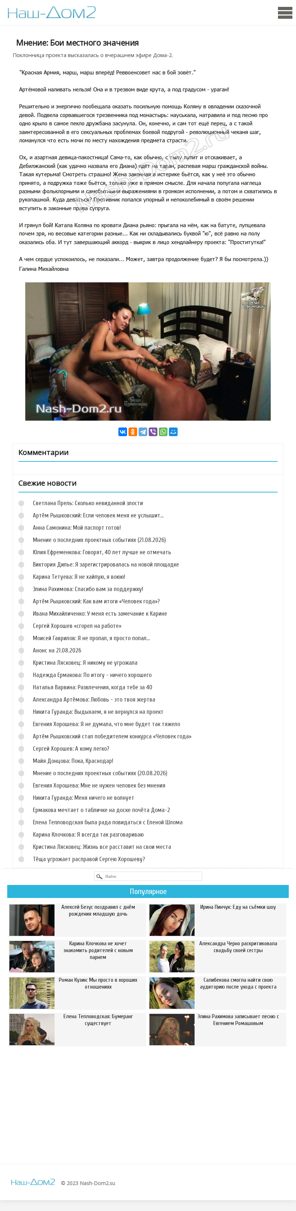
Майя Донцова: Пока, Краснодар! (73, 761)
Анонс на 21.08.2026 (57, 650)
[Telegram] (143, 431)
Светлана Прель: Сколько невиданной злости (88, 503)
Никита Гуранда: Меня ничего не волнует (83, 797)
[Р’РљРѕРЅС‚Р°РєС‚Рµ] (122, 431)
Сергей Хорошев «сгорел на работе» (77, 625)
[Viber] (153, 431)
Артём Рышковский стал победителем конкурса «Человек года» (112, 736)
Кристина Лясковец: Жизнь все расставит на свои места (102, 846)
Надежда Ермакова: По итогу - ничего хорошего (92, 675)
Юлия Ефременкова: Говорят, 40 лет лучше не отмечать (102, 552)
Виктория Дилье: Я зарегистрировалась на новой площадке (106, 564)
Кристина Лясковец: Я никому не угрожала (85, 662)
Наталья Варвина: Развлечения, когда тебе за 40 (92, 687)
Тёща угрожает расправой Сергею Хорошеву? (89, 859)
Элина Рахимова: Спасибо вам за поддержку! (88, 589)
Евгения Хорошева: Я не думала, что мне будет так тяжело (106, 724)
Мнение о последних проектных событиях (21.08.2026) (99, 540)
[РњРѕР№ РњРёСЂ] (173, 431)
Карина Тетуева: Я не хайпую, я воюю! (79, 576)
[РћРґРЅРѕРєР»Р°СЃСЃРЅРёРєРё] (133, 431)
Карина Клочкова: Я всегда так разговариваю (88, 834)
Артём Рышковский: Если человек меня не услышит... (98, 515)
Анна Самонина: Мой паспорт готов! (77, 527)
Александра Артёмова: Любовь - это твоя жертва (94, 699)
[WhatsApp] (163, 431)
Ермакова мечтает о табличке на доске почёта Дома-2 (101, 810)
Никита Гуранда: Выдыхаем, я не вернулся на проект (98, 711)
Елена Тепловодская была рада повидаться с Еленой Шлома (108, 822)
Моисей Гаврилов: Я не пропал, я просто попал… (91, 638)
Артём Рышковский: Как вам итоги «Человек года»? (96, 601)
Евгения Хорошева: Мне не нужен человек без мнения (99, 785)
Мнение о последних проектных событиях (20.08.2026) (100, 773)
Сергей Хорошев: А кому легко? (71, 748)
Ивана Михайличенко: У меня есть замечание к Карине (100, 613)
